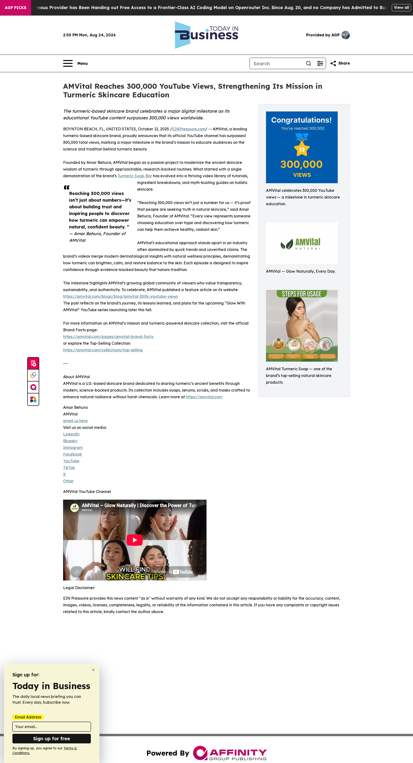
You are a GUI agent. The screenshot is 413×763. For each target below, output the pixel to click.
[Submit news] (33, 364)
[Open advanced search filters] (320, 63)
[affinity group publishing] (33, 387)
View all (401, 7)
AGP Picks (15, 7)
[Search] (308, 63)
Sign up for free (51, 738)
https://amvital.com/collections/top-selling (103, 350)
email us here (75, 420)
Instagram (73, 447)
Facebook (72, 454)
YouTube (71, 461)
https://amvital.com (204, 396)
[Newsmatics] (33, 399)
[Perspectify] (33, 376)
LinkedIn (71, 434)
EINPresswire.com (188, 129)
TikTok (69, 467)
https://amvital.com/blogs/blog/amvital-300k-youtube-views (120, 296)
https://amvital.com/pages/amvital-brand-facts (108, 336)
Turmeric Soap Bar (135, 175)
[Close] (93, 670)
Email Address (28, 717)
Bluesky (70, 440)
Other (68, 481)
